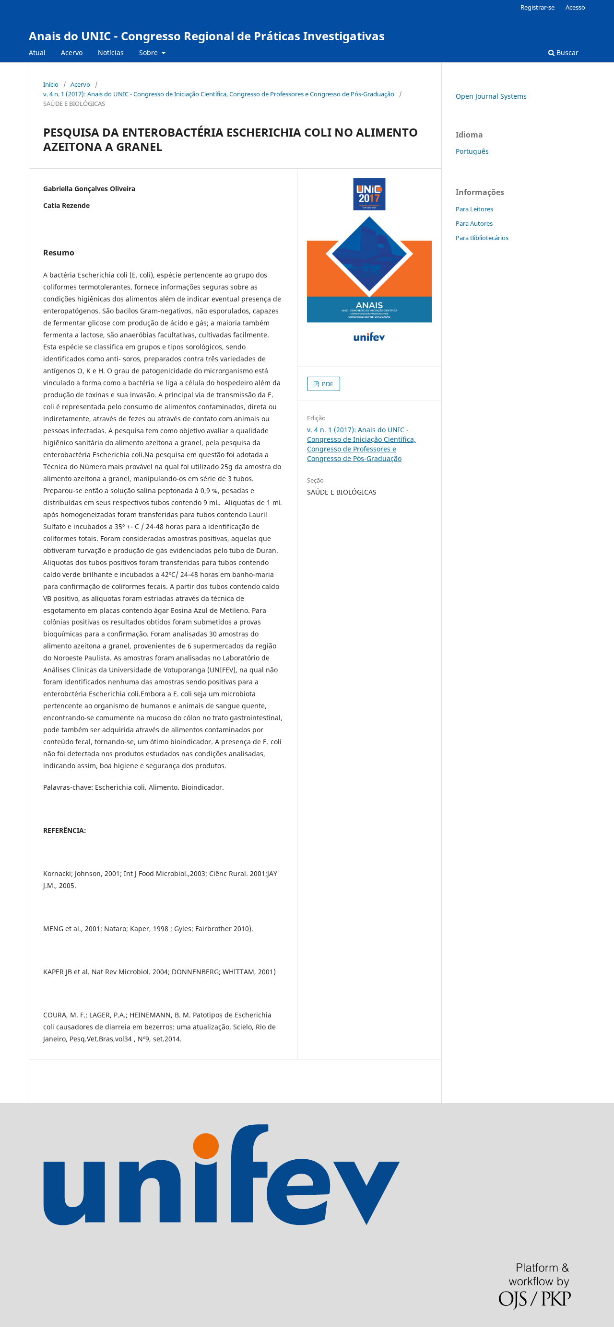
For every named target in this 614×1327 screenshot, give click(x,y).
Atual (37, 52)
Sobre (149, 52)
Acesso (575, 7)
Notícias (111, 52)
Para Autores (474, 223)
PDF (326, 384)
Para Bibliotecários (482, 237)
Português (472, 151)
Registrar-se (537, 7)
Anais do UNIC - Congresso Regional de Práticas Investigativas (207, 36)
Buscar (567, 52)
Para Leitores (474, 209)
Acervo (72, 52)
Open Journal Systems (491, 96)
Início (51, 84)
